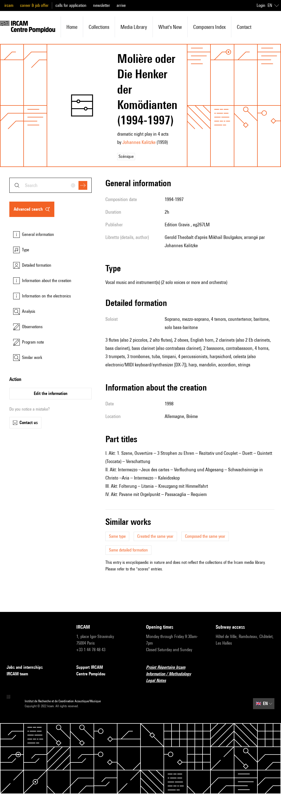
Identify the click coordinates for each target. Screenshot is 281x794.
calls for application (70, 5)
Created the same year (155, 536)
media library (133, 27)
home (71, 27)
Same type (117, 536)
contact (244, 27)
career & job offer (34, 5)
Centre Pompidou (90, 673)
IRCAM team (17, 673)
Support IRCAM (89, 667)
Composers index (209, 27)
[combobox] (50, 185)
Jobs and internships (25, 667)
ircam (8, 5)
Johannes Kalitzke (139, 142)
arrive (121, 5)
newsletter (101, 5)
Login (261, 5)
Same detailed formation (128, 550)
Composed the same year (205, 536)
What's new (170, 27)
